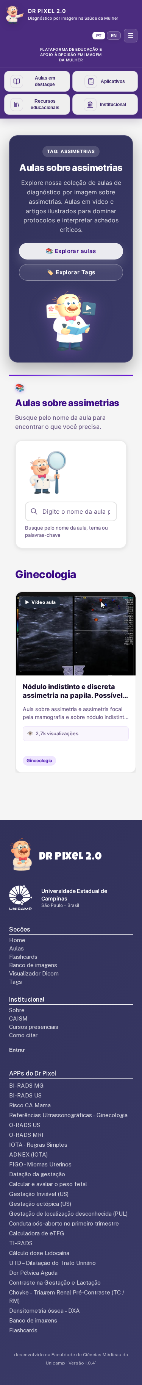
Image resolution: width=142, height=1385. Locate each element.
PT (98, 35)
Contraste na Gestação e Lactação (55, 1282)
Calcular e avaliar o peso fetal (48, 1184)
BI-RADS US (25, 1095)
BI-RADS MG (26, 1085)
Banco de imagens (33, 965)
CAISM (18, 1018)
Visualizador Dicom (34, 973)
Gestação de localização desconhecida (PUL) (68, 1213)
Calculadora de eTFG (36, 1233)
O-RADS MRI (26, 1135)
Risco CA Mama (30, 1105)
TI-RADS (21, 1243)
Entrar (17, 1050)
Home (17, 940)
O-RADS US (24, 1125)
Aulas (16, 948)
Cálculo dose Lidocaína (39, 1253)
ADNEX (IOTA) (28, 1154)
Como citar (23, 1035)
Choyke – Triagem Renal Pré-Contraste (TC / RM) (66, 1296)
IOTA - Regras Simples (38, 1144)
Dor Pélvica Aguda (33, 1272)
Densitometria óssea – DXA (44, 1310)
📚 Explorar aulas (71, 251)
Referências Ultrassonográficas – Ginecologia (68, 1115)
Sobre (17, 1010)
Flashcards (23, 957)
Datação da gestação (37, 1174)
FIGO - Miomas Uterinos (40, 1164)
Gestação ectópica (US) (40, 1204)
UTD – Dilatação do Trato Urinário (52, 1263)
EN (114, 35)
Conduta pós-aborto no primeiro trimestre (64, 1223)
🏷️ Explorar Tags (71, 272)
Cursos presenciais (33, 1027)
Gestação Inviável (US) (39, 1194)
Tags (15, 982)
